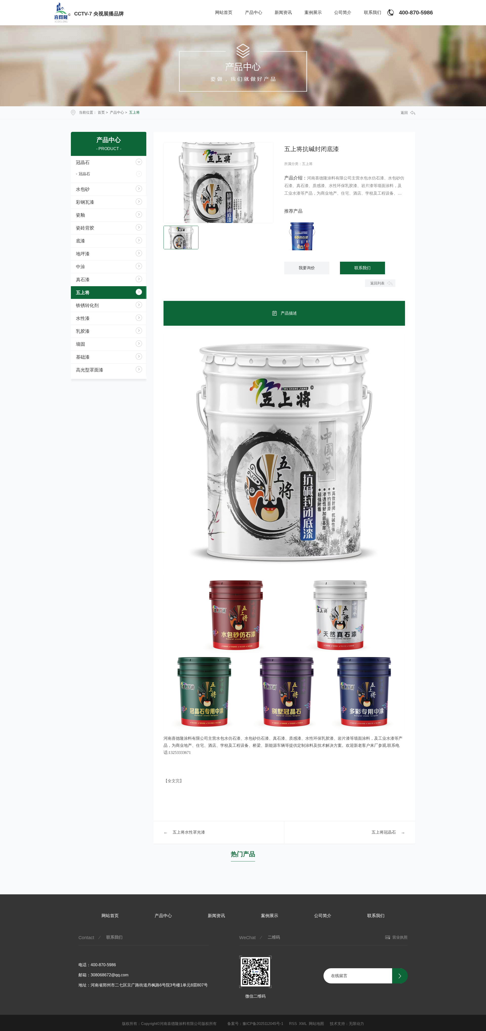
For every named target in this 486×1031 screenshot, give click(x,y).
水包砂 (83, 189)
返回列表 (377, 283)
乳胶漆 (83, 331)
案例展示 (313, 12)
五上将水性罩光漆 (189, 832)
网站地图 (316, 1023)
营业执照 (399, 937)
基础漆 (83, 357)
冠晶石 (83, 162)
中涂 (80, 266)
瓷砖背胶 (85, 228)
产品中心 (253, 12)
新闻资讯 (283, 12)
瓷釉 (80, 215)
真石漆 (83, 279)
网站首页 (223, 12)
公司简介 (342, 12)
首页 (101, 112)
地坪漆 (83, 253)
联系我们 (372, 12)
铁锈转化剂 (87, 305)
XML (303, 1023)
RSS (293, 1023)
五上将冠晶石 (384, 832)
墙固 (80, 344)
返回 (404, 113)
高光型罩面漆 (89, 370)
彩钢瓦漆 (85, 202)
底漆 (80, 240)
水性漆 (83, 318)
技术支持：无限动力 (347, 1023)
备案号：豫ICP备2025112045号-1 (255, 1023)
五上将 (134, 112)
